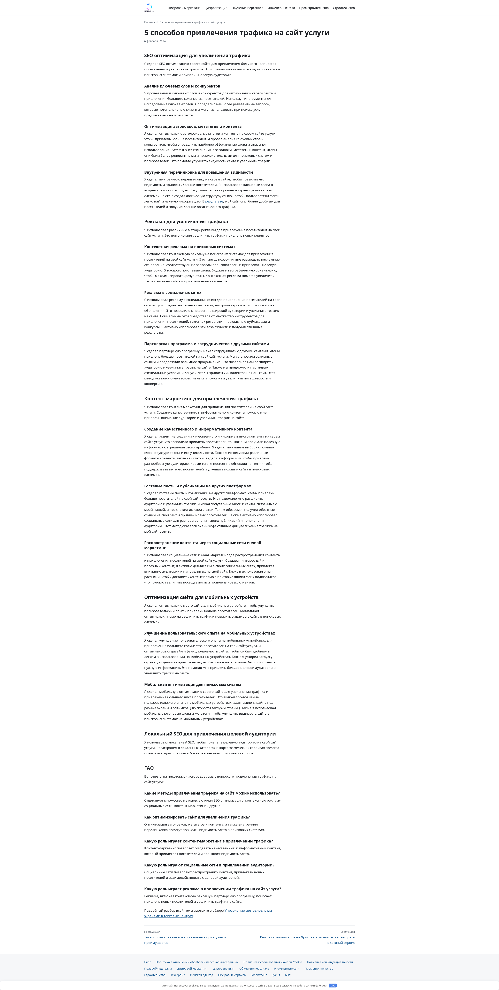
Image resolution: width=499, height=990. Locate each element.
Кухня (276, 975)
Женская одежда (201, 975)
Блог (147, 962)
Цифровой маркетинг (184, 8)
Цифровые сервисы (232, 975)
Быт (287, 975)
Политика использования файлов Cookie (272, 962)
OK (333, 985)
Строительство (344, 8)
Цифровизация (215, 8)
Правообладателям (158, 968)
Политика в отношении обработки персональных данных (197, 962)
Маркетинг (259, 975)
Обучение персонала (247, 8)
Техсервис (178, 975)
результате (214, 201)
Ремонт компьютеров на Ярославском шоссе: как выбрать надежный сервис (307, 937)
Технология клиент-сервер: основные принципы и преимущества (185, 937)
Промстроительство (314, 8)
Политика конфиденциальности (330, 962)
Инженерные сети (281, 8)
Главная (149, 22)
